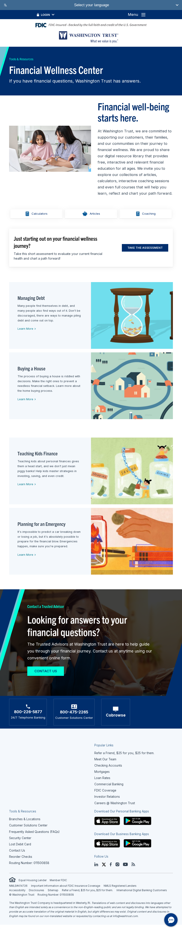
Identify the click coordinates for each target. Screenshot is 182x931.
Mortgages (102, 771)
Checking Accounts (108, 765)
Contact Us (45, 671)
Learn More (25, 328)
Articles (95, 213)
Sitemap (53, 890)
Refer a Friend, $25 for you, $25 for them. (87, 890)
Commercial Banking (108, 784)
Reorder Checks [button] (20, 856)
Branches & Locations (24, 819)
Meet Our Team (105, 759)
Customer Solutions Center (28, 825)
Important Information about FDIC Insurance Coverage (65, 885)
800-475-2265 (74, 712)
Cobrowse (116, 715)
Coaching (149, 213)
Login (45, 14)
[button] (107, 820)
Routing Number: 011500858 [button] (29, 863)
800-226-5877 (28, 711)
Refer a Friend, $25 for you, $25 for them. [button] (124, 753)
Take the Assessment (145, 247)
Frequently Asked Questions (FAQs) (34, 832)
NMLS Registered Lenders (120, 885)
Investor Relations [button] (107, 796)
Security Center (20, 838)
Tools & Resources (21, 59)
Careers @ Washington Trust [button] (114, 803)
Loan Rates (102, 778)
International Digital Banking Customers (142, 890)
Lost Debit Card (20, 844)
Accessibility (17, 890)
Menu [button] (133, 14)
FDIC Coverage (105, 790)
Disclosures (36, 890)
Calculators (39, 213)
